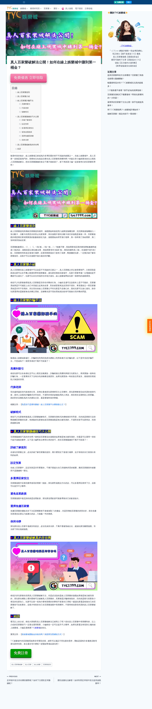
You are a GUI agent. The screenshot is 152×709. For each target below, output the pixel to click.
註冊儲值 (88, 8)
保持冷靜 (25, 140)
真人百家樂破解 (16, 664)
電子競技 (79, 8)
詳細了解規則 (27, 120)
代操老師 (25, 108)
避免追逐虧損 (27, 132)
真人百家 (28, 664)
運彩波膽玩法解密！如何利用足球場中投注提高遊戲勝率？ (79, 680)
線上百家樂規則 (23, 92)
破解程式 (25, 112)
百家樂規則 (47, 664)
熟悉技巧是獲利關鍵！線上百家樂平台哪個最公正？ (43, 404)
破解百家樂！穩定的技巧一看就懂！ (122, 114)
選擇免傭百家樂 (28, 136)
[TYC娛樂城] (12, 7)
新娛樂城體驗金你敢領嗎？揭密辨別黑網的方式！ (42, 634)
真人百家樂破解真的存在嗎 (28, 145)
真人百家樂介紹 (23, 96)
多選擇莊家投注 (28, 128)
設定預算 (25, 124)
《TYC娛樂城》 (126, 46)
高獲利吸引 (26, 104)
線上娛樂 (37, 664)
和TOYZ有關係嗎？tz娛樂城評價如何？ (123, 110)
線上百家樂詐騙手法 (25, 101)
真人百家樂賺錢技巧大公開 (28, 117)
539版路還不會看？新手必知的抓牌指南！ (125, 90)
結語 (19, 149)
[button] (27, 8)
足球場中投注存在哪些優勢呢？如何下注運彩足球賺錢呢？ (28, 680)
